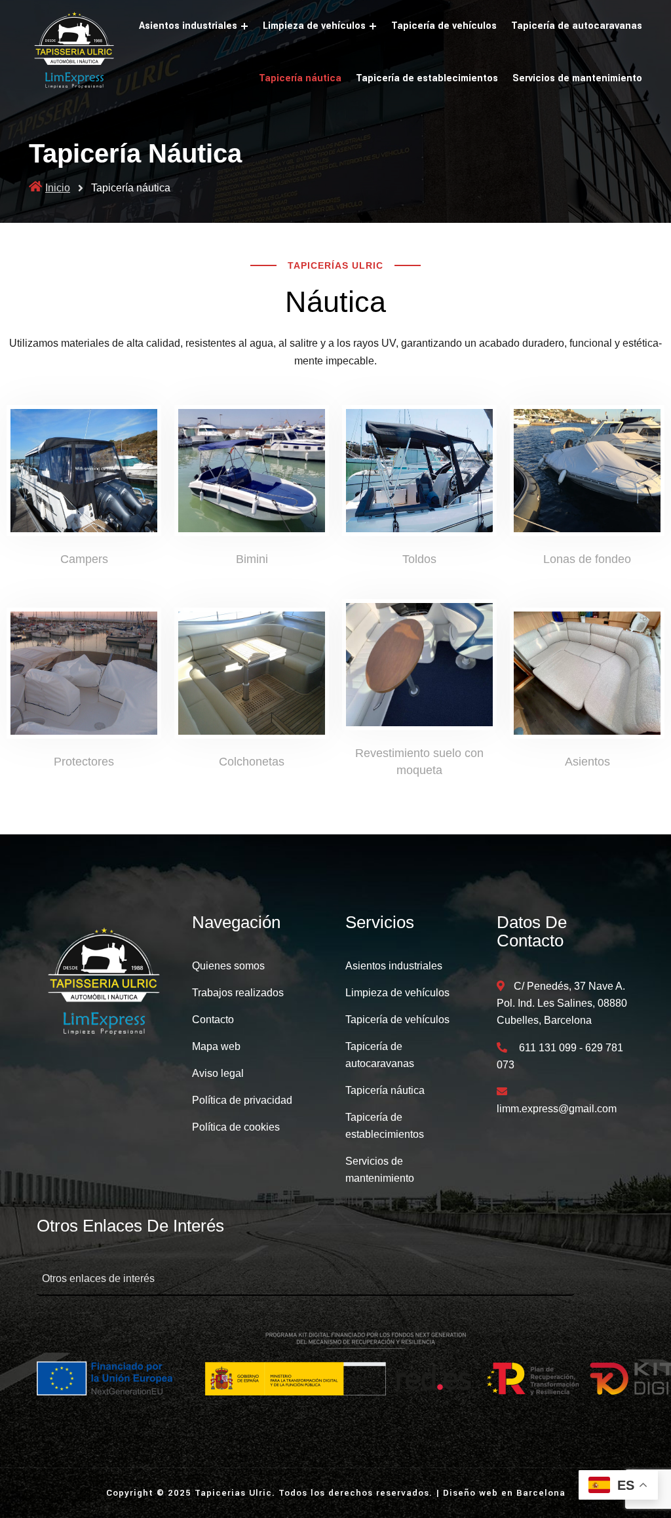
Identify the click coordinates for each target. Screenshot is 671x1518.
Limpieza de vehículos (314, 26)
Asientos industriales (188, 26)
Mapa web (216, 1046)
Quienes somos (228, 965)
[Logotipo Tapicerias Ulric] (105, 984)
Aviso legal (218, 1073)
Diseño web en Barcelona (504, 1493)
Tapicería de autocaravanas (576, 26)
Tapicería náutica (300, 78)
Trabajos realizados (238, 992)
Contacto (213, 1019)
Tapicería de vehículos (444, 26)
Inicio (57, 187)
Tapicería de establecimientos (427, 78)
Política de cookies (236, 1127)
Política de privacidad (242, 1100)
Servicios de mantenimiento (577, 78)
